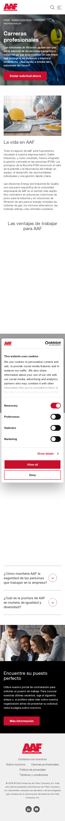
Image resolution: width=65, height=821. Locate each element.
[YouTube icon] (36, 809)
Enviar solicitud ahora (25, 76)
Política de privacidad (33, 769)
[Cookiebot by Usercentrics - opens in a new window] (46, 343)
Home (7, 20)
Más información (22, 721)
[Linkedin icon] (28, 809)
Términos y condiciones (34, 775)
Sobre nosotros (22, 20)
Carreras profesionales (45, 764)
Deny (32, 475)
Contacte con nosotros (32, 759)
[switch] (56, 416)
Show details (45, 453)
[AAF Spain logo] (11, 7)
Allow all (32, 464)
